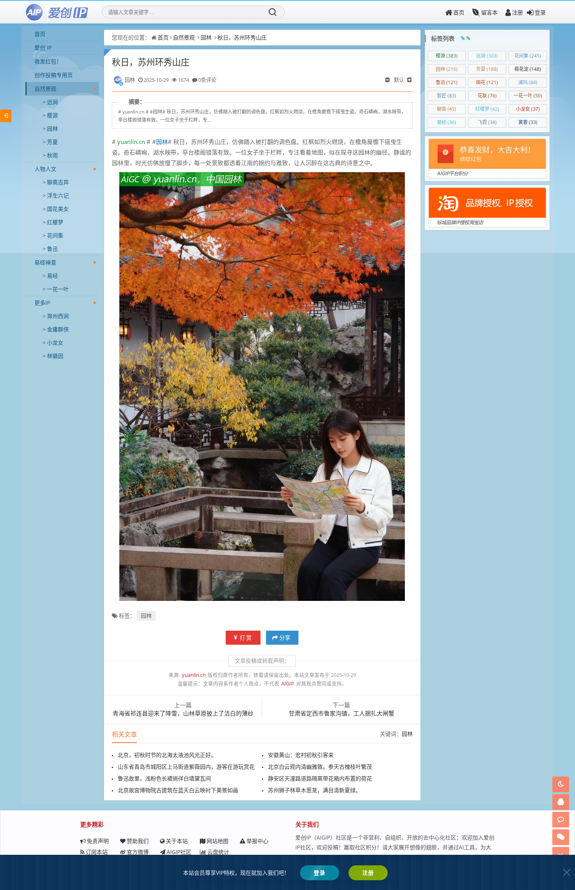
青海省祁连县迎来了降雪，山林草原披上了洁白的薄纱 (183, 713)
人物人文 (45, 169)
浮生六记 (58, 195)
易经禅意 (45, 262)
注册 (517, 12)
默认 (399, 79)
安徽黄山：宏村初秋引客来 (301, 755)
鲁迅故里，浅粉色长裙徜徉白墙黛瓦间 (164, 778)
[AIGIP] (57, 12)
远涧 (52, 102)
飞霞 (487, 122)
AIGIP (287, 683)
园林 (52, 128)
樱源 (52, 115)
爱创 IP (43, 47)
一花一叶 (58, 289)
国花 (487, 82)
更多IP (42, 302)
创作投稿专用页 (53, 75)
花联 (487, 95)
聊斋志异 (58, 182)
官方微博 (138, 852)
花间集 (55, 235)
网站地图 (217, 841)
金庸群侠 (58, 329)
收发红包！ (48, 61)
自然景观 (45, 88)
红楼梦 (55, 222)
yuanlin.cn (131, 142)
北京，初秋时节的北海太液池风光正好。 (167, 755)
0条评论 (207, 79)
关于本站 (177, 841)
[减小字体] (388, 79)
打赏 (246, 637)
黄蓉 (527, 122)
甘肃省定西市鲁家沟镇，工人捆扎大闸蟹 (341, 713)
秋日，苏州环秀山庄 (242, 37)
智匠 (446, 95)
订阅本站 (97, 852)
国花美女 (58, 208)
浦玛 (527, 82)
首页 (458, 12)
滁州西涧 (58, 316)
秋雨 (52, 155)
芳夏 (52, 142)
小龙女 (55, 342)
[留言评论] (560, 819)
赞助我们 (138, 841)
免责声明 (98, 841)
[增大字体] (410, 79)
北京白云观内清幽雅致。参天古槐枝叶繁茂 (320, 766)
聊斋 (446, 109)
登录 (540, 12)
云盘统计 (218, 852)
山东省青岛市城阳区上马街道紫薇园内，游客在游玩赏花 (186, 766)
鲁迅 (52, 248)
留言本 (489, 12)
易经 (52, 275)
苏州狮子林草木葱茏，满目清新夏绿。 (314, 790)
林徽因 (55, 356)
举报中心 (257, 841)
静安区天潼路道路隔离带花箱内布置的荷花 (320, 778)
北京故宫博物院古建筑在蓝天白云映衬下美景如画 (178, 790)
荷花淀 (527, 69)
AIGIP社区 (179, 852)
